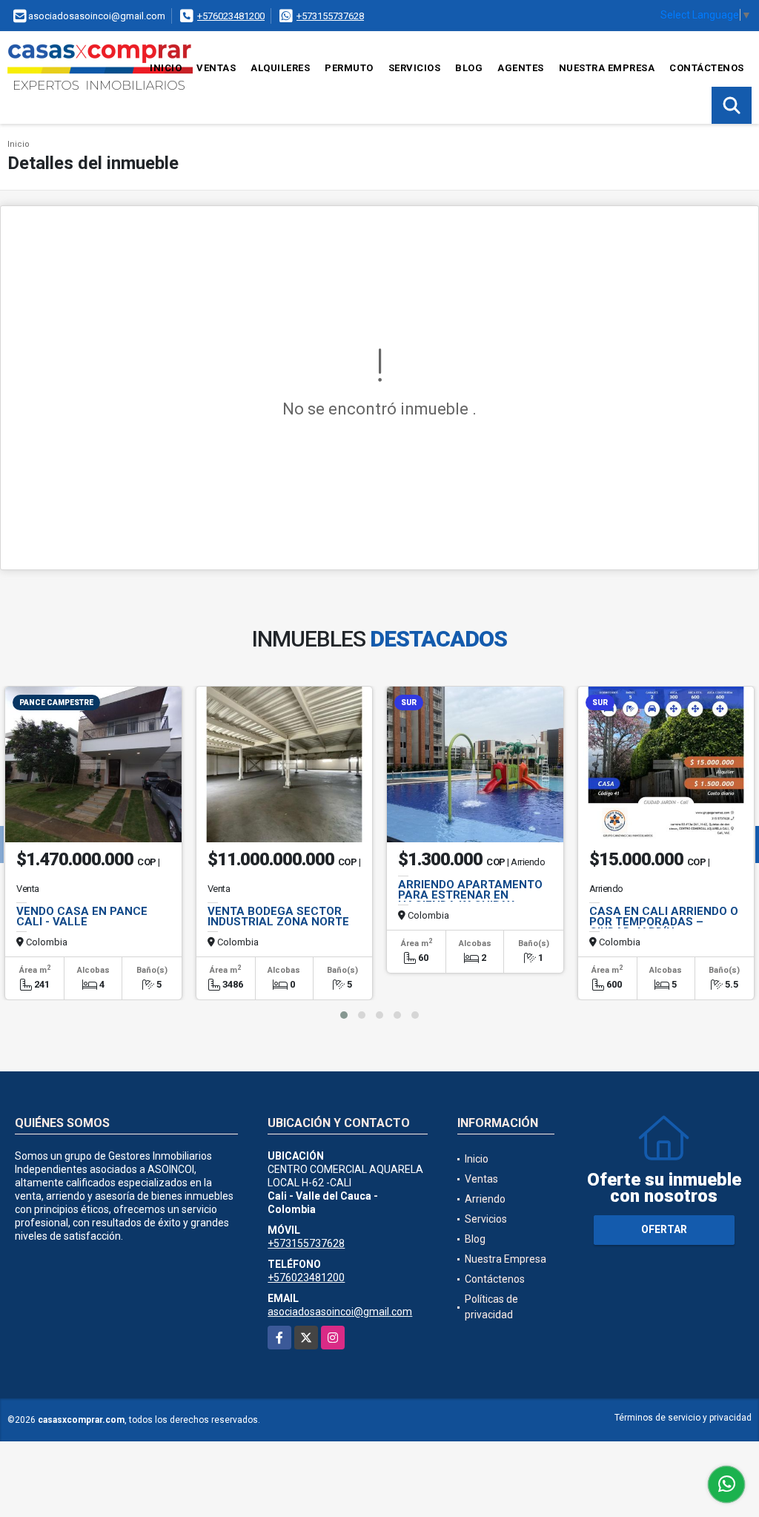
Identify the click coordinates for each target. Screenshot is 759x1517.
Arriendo (485, 1199)
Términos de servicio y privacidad (683, 1417)
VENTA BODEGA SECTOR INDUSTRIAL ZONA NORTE (278, 916)
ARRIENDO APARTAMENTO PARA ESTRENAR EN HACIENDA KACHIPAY (470, 895)
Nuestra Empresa (607, 67)
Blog (469, 67)
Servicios (414, 67)
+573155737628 (330, 16)
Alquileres (280, 67)
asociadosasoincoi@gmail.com (340, 1312)
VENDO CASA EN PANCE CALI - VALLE (82, 916)
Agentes (520, 67)
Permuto (349, 67)
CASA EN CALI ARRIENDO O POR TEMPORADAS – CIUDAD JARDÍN (663, 922)
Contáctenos (706, 67)
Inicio (166, 67)
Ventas (216, 67)
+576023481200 (231, 16)
